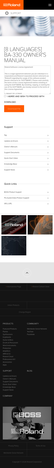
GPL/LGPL (8, 204)
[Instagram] (32, 297)
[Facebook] (16, 297)
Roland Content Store (41, 287)
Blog (29, 371)
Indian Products (13, 305)
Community (33, 323)
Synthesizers (8, 334)
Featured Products (10, 329)
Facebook (31, 334)
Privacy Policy (13, 446)
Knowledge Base (10, 164)
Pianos (5, 332)
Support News (9, 170)
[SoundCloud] (37, 297)
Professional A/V (9, 359)
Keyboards (7, 337)
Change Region (25, 312)
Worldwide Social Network (37, 329)
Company (7, 396)
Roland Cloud (8, 356)
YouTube (30, 332)
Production (7, 348)
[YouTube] (27, 297)
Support (16, 13)
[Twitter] (22, 297)
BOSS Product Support (13, 192)
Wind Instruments (9, 345)
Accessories (7, 362)
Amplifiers (6, 351)
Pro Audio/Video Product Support (16, 198)
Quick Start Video (11, 158)
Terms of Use (40, 446)
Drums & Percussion (10, 343)
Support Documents (11, 152)
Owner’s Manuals (10, 147)
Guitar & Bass (8, 340)
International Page (14, 287)
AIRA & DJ (7, 354)
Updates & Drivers (11, 141)
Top (5, 135)
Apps (5, 365)
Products (8, 323)
